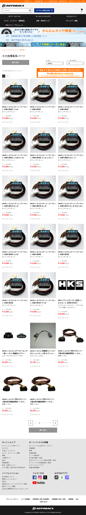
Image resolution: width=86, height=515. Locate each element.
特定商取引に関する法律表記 (41, 499)
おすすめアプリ (61, 473)
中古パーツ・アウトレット (14, 25)
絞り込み (15, 62)
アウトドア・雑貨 (72, 21)
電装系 (22, 50)
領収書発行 (5, 463)
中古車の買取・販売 (35, 458)
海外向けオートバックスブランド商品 (14, 484)
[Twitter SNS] (45, 477)
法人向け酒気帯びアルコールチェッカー (15, 489)
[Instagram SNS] (40, 477)
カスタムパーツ (71, 16)
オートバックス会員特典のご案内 (40, 463)
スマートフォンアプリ (36, 465)
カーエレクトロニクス (43, 16)
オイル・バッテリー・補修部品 (14, 21)
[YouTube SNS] (39, 483)
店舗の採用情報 (34, 467)
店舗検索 (37, 1)
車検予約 (62, 1)
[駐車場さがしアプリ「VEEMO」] (62, 477)
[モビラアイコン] (67, 477)
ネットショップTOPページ (11, 446)
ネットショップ (8, 442)
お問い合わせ (43, 501)
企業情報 (70, 499)
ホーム (4, 50)
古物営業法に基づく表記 (59, 499)
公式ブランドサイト (75, 1)
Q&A (3, 460)
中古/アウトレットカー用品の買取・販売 (42, 460)
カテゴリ (5, 448)
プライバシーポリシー (12, 499)
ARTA (4, 481)
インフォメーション (10, 473)
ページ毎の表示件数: (71, 60)
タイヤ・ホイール (14, 16)
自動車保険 (32, 453)
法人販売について (8, 476)
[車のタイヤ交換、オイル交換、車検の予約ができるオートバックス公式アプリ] (56, 477)
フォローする (38, 473)
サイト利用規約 (25, 499)
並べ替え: (48, 60)
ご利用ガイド (28, 1)
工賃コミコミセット (8, 450)
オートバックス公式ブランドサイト (41, 446)
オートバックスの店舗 (38, 442)
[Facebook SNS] (34, 477)
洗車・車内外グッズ (43, 21)
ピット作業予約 (49, 1)
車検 (30, 450)
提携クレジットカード (9, 479)
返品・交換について (8, 465)
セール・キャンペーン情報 (11, 453)
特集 (3, 455)
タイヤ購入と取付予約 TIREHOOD (13, 467)
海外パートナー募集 (8, 486)
